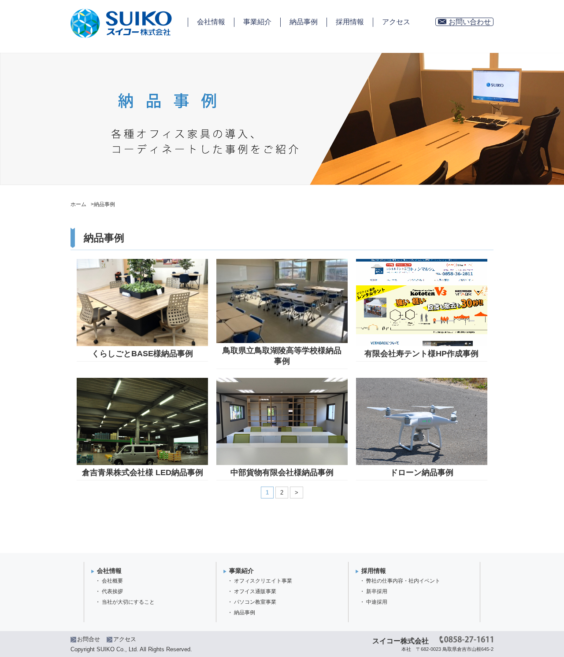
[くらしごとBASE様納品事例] (142, 262)
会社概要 (112, 581)
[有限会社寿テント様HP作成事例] (421, 262)
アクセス (396, 22)
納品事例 (303, 22)
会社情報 (211, 22)
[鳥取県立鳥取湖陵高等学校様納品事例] (282, 262)
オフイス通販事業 (255, 591)
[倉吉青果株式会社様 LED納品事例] (142, 381)
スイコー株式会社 (400, 641)
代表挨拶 (112, 591)
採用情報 (350, 22)
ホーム (78, 204)
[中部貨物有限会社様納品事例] (282, 381)
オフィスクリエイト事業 (263, 581)
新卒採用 (376, 591)
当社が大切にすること (128, 602)
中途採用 (376, 602)
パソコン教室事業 (255, 602)
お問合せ (88, 639)
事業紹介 (257, 22)
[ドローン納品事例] (421, 381)
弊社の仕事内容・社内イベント (403, 581)
